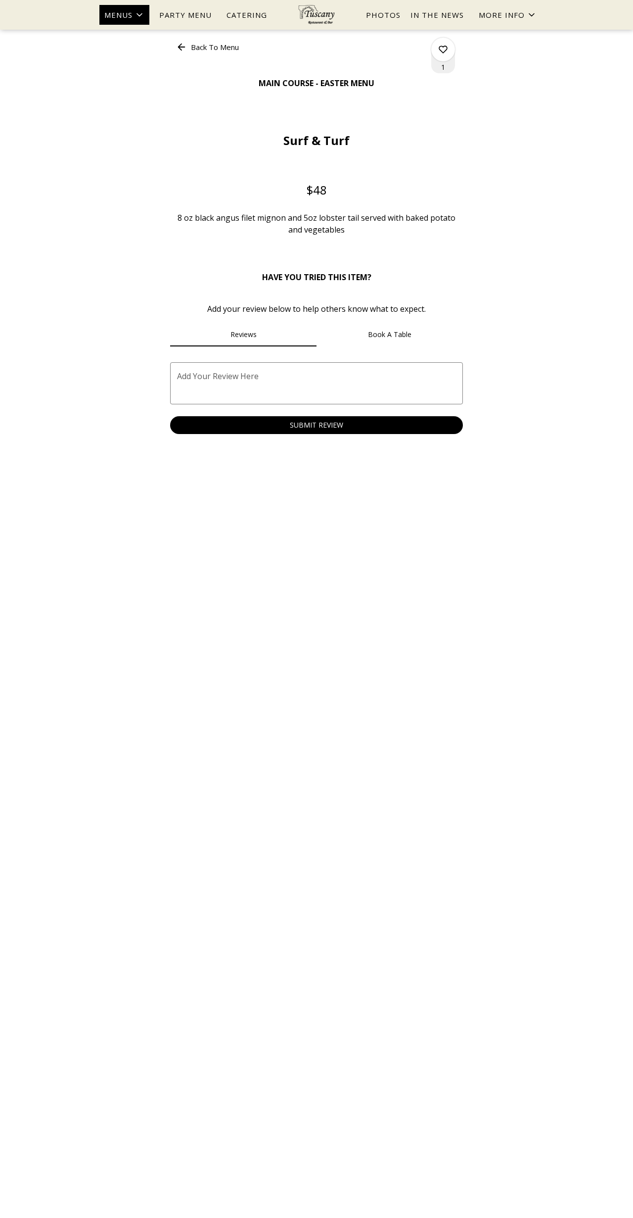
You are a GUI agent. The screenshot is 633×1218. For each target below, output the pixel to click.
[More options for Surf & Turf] (443, 49)
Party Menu (185, 15)
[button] (124, 15)
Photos (383, 15)
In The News (437, 15)
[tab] (243, 334)
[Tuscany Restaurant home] (316, 14)
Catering (246, 15)
